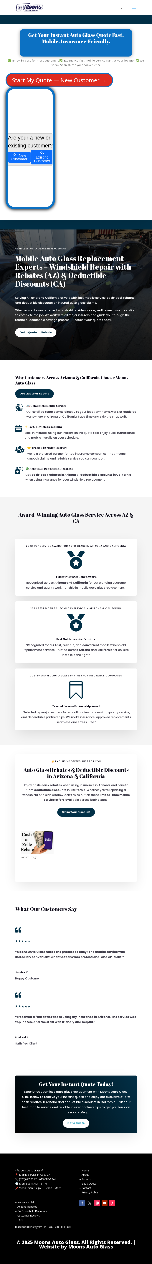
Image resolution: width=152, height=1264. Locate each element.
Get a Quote (76, 1123)
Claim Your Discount (76, 812)
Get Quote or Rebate (34, 393)
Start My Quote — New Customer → (59, 80)
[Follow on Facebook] (82, 1203)
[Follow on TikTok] (112, 1203)
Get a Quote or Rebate (36, 332)
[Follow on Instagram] (97, 1203)
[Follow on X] (90, 1203)
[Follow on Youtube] (105, 1203)
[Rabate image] (37, 853)
